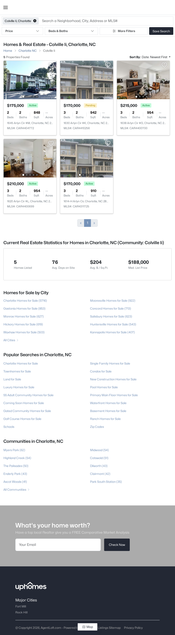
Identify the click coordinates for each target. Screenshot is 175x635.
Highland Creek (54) (17, 458)
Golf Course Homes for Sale (22, 419)
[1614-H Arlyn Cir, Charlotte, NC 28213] (86, 158)
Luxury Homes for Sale (18, 387)
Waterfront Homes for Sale (108, 403)
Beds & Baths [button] (58, 31)
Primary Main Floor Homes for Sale (114, 395)
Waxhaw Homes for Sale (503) (24, 332)
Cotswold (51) (99, 458)
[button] (5, 7)
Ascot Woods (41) (15, 481)
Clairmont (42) (100, 474)
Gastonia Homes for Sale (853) (24, 308)
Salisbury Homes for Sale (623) (111, 316)
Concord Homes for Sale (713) (110, 308)
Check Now (117, 544)
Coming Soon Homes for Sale (23, 403)
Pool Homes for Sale (104, 387)
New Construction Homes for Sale (113, 379)
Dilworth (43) (99, 466)
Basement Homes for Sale (108, 411)
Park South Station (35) (106, 481)
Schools (8, 426)
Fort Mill (20, 606)
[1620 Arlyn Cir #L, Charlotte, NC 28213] (30, 158)
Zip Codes (97, 426)
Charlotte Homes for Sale (20, 363)
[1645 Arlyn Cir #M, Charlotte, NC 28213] (30, 80)
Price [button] (9, 31)
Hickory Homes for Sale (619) (23, 324)
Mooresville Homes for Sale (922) (112, 300)
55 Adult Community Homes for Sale (28, 395)
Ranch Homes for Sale (105, 419)
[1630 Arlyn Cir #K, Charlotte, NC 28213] (86, 80)
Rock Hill (21, 612)
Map (89, 627)
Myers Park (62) (14, 450)
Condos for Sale (101, 371)
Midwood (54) (99, 450)
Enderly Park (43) (15, 474)
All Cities (9, 340)
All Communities (14, 489)
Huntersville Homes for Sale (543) (113, 324)
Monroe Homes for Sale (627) (23, 316)
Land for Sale (12, 379)
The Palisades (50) (15, 466)
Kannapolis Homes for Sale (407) (112, 332)
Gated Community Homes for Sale (27, 411)
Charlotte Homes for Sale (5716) (25, 300)
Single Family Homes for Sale (110, 363)
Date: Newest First (155, 57)
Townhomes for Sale (17, 371)
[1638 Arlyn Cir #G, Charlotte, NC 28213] (143, 80)
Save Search (161, 31)
